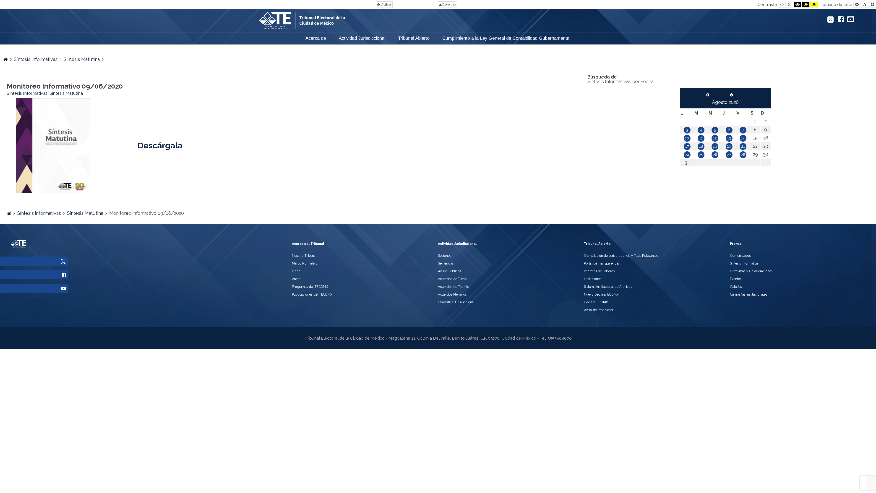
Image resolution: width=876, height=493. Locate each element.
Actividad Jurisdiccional (362, 38)
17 (687, 146)
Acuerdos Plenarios (452, 294)
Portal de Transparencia (601, 263)
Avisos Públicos (449, 271)
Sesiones (444, 255)
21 (743, 146)
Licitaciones (592, 279)
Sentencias (446, 263)
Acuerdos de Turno (452, 279)
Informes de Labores (599, 271)
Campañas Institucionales (748, 294)
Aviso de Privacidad (598, 310)
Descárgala (160, 145)
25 (701, 154)
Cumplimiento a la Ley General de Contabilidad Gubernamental (506, 38)
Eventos (736, 279)
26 (715, 154)
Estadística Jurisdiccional (456, 302)
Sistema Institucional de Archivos (608, 286)
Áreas (296, 279)
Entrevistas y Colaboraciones (751, 271)
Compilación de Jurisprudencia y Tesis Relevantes (621, 255)
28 (743, 154)
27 (729, 154)
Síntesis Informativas (35, 59)
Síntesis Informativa (744, 263)
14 (743, 138)
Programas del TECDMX (310, 286)
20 (729, 146)
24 (687, 154)
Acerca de (315, 38)
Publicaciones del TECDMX (312, 294)
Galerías (736, 286)
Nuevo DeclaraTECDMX (601, 294)
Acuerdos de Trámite (453, 286)
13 (729, 138)
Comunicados (740, 255)
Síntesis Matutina (82, 59)
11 (701, 138)
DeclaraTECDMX (596, 302)
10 (687, 138)
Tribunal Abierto (414, 38)
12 (715, 138)
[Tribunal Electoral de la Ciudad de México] (328, 20)
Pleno (296, 271)
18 (701, 146)
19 (715, 146)
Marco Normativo (305, 263)
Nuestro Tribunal (304, 255)
